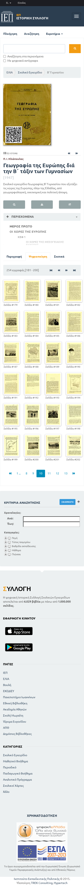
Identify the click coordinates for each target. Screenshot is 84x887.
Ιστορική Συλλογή (32, 16)
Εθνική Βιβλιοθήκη (15, 703)
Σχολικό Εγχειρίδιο (30, 72)
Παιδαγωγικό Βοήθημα (17, 773)
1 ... (19, 473)
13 (65, 473)
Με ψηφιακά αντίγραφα (22, 60)
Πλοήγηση (10, 33)
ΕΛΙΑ (10, 72)
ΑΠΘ (6, 727)
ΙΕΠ (5, 672)
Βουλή (7, 685)
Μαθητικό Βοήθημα (15, 761)
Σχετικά (59, 256)
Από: (10, 518)
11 (49, 473)
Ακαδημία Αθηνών (15, 709)
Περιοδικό (9, 767)
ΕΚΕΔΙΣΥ (8, 691)
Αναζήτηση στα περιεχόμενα (25, 56)
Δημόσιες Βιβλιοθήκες (17, 733)
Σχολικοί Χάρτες (13, 785)
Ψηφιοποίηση (38, 256)
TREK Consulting (42, 883)
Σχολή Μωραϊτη (13, 715)
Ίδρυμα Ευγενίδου (14, 721)
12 (57, 473)
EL (7, 3)
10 (40, 473)
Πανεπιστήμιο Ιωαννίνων (19, 697)
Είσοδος (22, 3)
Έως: (10, 523)
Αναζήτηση (31, 33)
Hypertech (60, 883)
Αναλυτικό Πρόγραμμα (17, 779)
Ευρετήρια (53, 33)
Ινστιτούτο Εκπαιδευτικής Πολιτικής (37, 878)
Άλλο (6, 791)
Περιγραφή (14, 256)
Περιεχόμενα (22, 216)
